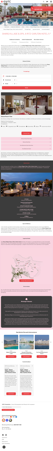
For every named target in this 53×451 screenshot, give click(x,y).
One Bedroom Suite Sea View (26, 145)
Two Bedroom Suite (26, 148)
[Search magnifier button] (43, 1)
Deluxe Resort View (26, 93)
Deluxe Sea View (26, 142)
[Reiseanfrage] (48, 1)
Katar (23, 26)
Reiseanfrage (26, 133)
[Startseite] (6, 1)
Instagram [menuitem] (6, 435)
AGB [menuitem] (3, 439)
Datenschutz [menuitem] (5, 441)
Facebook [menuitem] (3, 435)
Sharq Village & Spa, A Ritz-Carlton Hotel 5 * (13, 29)
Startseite (7, 26)
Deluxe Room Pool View (26, 138)
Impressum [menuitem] (4, 437)
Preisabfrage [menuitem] (28, 29)
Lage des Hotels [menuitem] (36, 29)
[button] (15, 24)
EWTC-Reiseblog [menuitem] (6, 443)
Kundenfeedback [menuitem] (46, 29)
